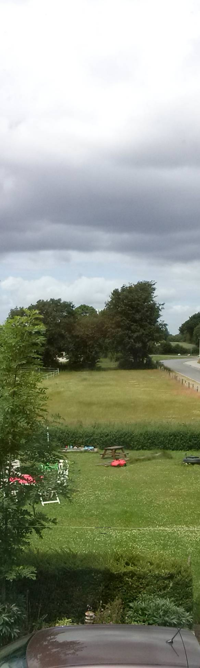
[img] (100, 334)
